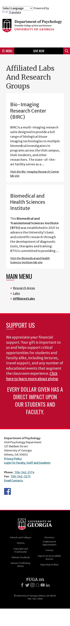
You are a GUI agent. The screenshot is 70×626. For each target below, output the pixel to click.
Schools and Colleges (20, 537)
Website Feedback (21, 557)
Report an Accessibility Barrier (49, 557)
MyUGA (20, 543)
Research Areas (24, 288)
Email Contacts (13, 480)
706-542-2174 (24, 472)
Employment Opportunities (49, 543)
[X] (27, 585)
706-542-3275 (21, 476)
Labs (16, 293)
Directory (49, 537)
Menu (9, 51)
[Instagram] (32, 585)
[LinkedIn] (48, 585)
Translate (15, 12)
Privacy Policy (13, 458)
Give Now (38, 51)
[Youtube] (43, 585)
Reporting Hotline (49, 564)
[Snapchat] (38, 585)
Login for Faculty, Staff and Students (27, 462)
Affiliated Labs (24, 299)
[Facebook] (22, 585)
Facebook (7, 491)
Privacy (49, 550)
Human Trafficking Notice (20, 564)
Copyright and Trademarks (20, 550)
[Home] (35, 29)
